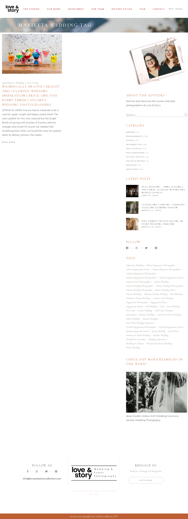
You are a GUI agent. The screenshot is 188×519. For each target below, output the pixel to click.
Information (134, 145)
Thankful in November (136, 339)
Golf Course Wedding (164, 310)
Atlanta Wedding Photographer (139, 285)
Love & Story (33, 82)
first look (130, 310)
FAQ (162, 306)
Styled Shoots (7, 82)
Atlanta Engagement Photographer (141, 273)
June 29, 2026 (150, 195)
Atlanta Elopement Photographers (166, 269)
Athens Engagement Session (137, 269)
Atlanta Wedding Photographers (169, 285)
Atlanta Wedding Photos (165, 289)
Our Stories (133, 149)
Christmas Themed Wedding (138, 298)
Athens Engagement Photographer (160, 265)
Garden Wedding (144, 310)
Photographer (135, 153)
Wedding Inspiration (157, 339)
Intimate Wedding (146, 314)
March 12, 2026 (151, 210)
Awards (131, 132)
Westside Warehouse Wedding (159, 343)
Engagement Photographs (137, 302)
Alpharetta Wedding (135, 265)
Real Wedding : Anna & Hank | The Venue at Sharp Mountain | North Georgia (163, 190)
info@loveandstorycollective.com (42, 478)
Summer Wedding (160, 335)
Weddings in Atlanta (135, 343)
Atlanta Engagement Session (171, 277)
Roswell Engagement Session (171, 326)
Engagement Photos (158, 302)
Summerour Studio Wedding (138, 335)
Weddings (20, 82)
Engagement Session (134, 306)
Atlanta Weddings (134, 294)
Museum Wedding (150, 318)
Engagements (134, 136)
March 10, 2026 (151, 227)
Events (130, 140)
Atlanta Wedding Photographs (139, 289)
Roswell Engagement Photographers (141, 326)
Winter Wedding (133, 347)
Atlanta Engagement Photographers (141, 277)
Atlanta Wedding (161, 281)
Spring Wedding (158, 331)
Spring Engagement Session (137, 331)
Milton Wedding (133, 318)
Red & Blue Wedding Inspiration (140, 322)
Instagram (145, 480)
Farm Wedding (173, 306)
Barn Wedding (176, 294)
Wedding (131, 165)
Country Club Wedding (163, 298)
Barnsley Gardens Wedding (155, 294)
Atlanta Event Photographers (138, 281)
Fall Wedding (151, 306)
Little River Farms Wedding (169, 314)
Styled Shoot (173, 331)
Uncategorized (135, 161)
